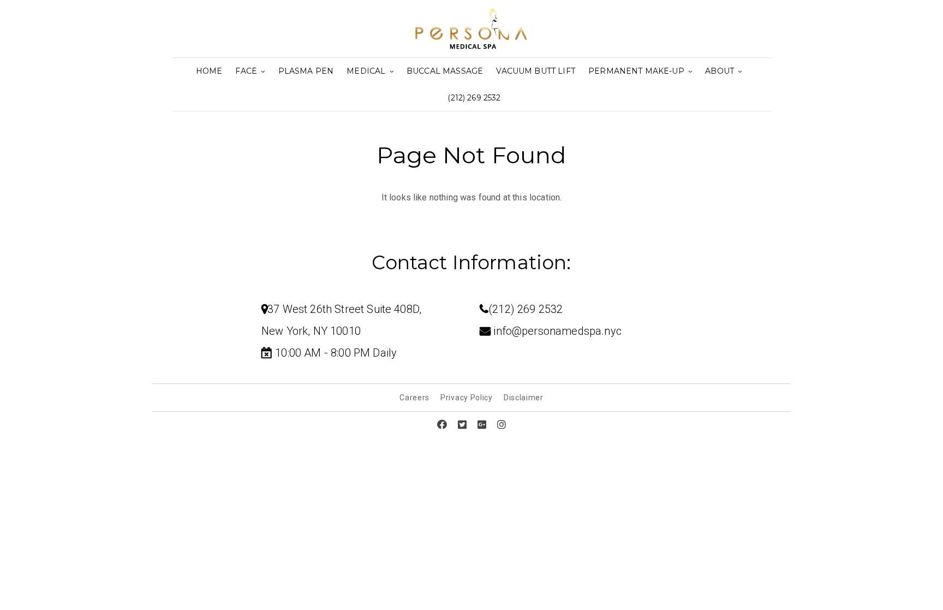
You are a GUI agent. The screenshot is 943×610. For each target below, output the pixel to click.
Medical (367, 71)
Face (247, 71)
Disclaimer (524, 397)
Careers (414, 397)
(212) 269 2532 (473, 98)
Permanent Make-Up (637, 71)
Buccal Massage (445, 71)
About (720, 71)
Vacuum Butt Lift (535, 71)
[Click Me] (442, 424)
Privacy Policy (466, 397)
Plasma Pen (306, 71)
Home (209, 71)
